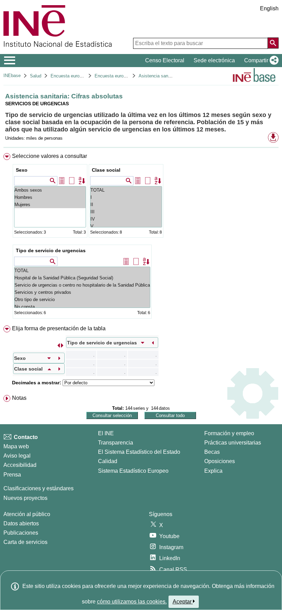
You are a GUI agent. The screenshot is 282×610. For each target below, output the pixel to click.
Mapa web (16, 446)
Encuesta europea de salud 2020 (127, 75)
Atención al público (26, 514)
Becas (212, 452)
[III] (126, 211)
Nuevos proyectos (25, 498)
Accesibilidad (19, 465)
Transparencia (115, 443)
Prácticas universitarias (232, 443)
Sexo (22, 170)
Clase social (106, 170)
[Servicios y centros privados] (82, 292)
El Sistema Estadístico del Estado (139, 452)
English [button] (269, 8)
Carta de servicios (25, 542)
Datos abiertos (21, 523)
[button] (260, 60)
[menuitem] (141, 237)
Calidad (107, 461)
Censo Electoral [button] (164, 60)
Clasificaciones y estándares (38, 488)
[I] (126, 197)
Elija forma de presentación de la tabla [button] (59, 328)
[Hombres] (50, 197)
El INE (106, 433)
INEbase (12, 75)
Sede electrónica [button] (214, 60)
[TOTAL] (126, 190)
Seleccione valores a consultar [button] (49, 156)
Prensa (12, 475)
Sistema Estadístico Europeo (133, 471)
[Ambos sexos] (50, 190)
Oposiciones (219, 461)
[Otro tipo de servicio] (82, 299)
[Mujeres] (50, 204)
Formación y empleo (229, 433)
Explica (213, 471)
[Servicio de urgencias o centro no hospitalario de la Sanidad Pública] (82, 285)
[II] (126, 204)
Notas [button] (19, 398)
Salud (35, 75)
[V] (126, 226)
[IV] (126, 219)
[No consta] (82, 306)
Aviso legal (17, 456)
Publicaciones (20, 533)
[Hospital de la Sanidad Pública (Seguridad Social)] (82, 277)
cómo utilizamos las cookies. (132, 601)
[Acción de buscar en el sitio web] (273, 43)
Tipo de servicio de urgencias (51, 250)
